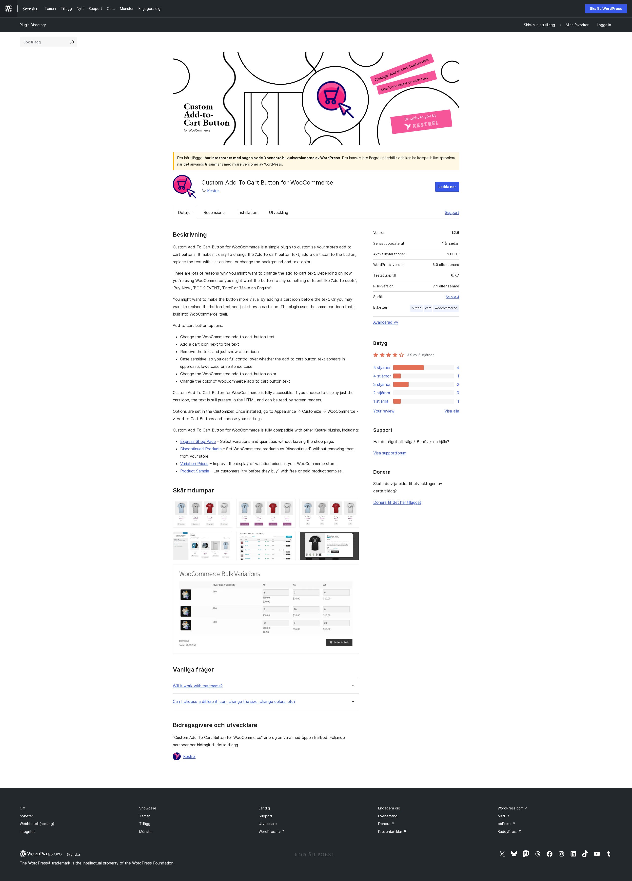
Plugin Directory (33, 25)
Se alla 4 (452, 297)
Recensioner (214, 212)
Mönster (146, 831)
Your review (384, 411)
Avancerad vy (385, 322)
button (416, 308)
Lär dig (264, 808)
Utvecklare (268, 824)
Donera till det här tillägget (397, 502)
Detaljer (185, 212)
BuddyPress (510, 831)
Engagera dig (389, 808)
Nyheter (26, 816)
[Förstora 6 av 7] (352, 538)
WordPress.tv (272, 831)
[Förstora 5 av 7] (288, 538)
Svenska (73, 854)
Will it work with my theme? (198, 686)
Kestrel (213, 190)
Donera (386, 824)
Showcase (147, 808)
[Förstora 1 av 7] (225, 505)
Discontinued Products (201, 448)
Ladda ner (447, 187)
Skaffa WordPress (606, 8)
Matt (503, 816)
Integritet (27, 831)
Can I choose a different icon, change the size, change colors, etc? (234, 701)
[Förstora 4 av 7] (225, 538)
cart (428, 308)
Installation (247, 212)
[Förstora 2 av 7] (288, 505)
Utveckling (278, 212)
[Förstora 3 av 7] (352, 505)
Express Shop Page (198, 441)
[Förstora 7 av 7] (352, 570)
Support (452, 212)
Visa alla (451, 411)
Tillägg (144, 824)
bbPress (506, 824)
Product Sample (194, 471)
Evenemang (387, 816)
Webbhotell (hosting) (37, 824)
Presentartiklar (392, 831)
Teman (144, 816)
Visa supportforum (389, 452)
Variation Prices (194, 463)
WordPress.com (513, 808)
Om (22, 808)
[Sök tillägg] (72, 42)
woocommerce (446, 308)
